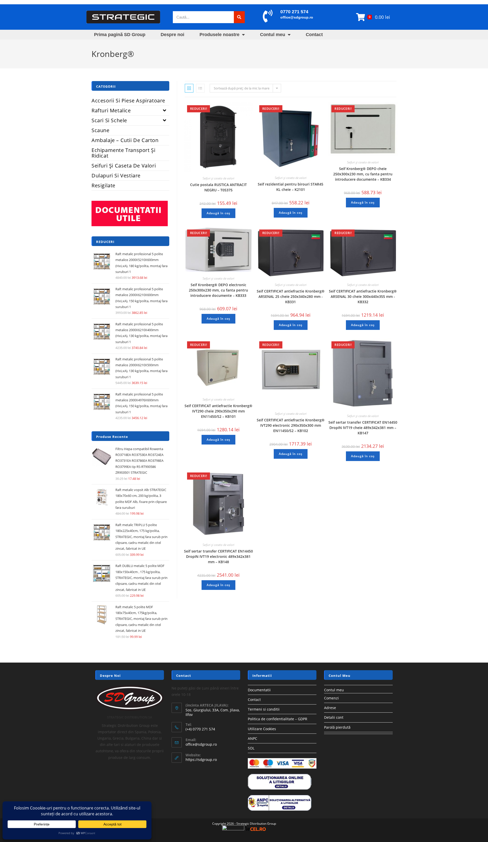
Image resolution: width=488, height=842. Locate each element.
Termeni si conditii (264, 709)
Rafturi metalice (111, 110)
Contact (314, 34)
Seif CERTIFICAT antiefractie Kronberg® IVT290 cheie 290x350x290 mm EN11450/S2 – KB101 (218, 411)
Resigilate (103, 185)
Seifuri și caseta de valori (218, 178)
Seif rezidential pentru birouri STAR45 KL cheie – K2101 (290, 187)
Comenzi (331, 698)
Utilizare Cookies (262, 728)
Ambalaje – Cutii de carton (125, 140)
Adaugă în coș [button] (218, 213)
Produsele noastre (219, 34)
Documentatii (259, 689)
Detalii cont (333, 717)
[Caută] (239, 17)
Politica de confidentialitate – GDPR (277, 718)
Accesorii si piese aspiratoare (128, 100)
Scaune (101, 130)
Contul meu (272, 34)
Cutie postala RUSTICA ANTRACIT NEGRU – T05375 (218, 187)
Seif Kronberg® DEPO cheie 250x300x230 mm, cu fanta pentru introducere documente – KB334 (362, 174)
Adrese (330, 707)
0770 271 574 (294, 11)
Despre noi (172, 34)
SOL (251, 748)
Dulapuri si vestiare (116, 175)
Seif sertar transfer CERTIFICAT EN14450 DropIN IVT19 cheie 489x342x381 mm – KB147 (362, 427)
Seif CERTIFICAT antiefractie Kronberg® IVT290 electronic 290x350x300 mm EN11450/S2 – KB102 (291, 425)
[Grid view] (189, 88)
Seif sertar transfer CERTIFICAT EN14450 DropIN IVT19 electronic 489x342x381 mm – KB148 (218, 556)
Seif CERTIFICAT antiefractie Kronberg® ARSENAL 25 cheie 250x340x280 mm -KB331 (291, 296)
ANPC (252, 738)
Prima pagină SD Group (119, 34)
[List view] (200, 88)
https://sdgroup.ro (201, 759)
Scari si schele (109, 120)
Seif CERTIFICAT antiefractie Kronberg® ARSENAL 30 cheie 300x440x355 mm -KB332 (363, 296)
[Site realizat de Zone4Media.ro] (233, 828)
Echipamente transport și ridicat (123, 153)
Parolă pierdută (337, 727)
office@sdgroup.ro (296, 17)
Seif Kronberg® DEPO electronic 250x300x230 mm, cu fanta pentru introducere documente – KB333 (218, 290)
